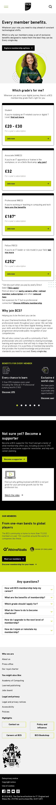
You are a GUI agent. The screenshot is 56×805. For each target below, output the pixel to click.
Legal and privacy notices (14, 702)
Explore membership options (17, 48)
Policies (5, 712)
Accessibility (8, 707)
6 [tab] (39, 405)
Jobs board (7, 690)
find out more (17, 117)
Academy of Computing (13, 681)
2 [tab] (21, 405)
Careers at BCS (14, 735)
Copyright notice (9, 782)
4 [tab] (30, 405)
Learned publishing (11, 686)
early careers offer (28, 291)
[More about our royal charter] (11, 755)
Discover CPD (8, 392)
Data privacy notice (10, 779)
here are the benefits (15, 207)
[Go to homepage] (28, 7)
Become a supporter (13, 459)
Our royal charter (10, 669)
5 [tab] (34, 405)
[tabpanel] (21, 381)
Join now (11, 139)
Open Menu (6, 7)
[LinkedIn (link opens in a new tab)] (8, 791)
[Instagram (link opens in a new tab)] (18, 791)
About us (6, 659)
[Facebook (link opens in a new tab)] (3, 791)
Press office (7, 664)
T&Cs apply (13, 288)
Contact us (14, 724)
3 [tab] (26, 405)
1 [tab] (17, 405)
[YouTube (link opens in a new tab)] (13, 791)
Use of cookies (8, 786)
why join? (42, 162)
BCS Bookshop (42, 735)
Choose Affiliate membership (27, 303)
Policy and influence (42, 726)
